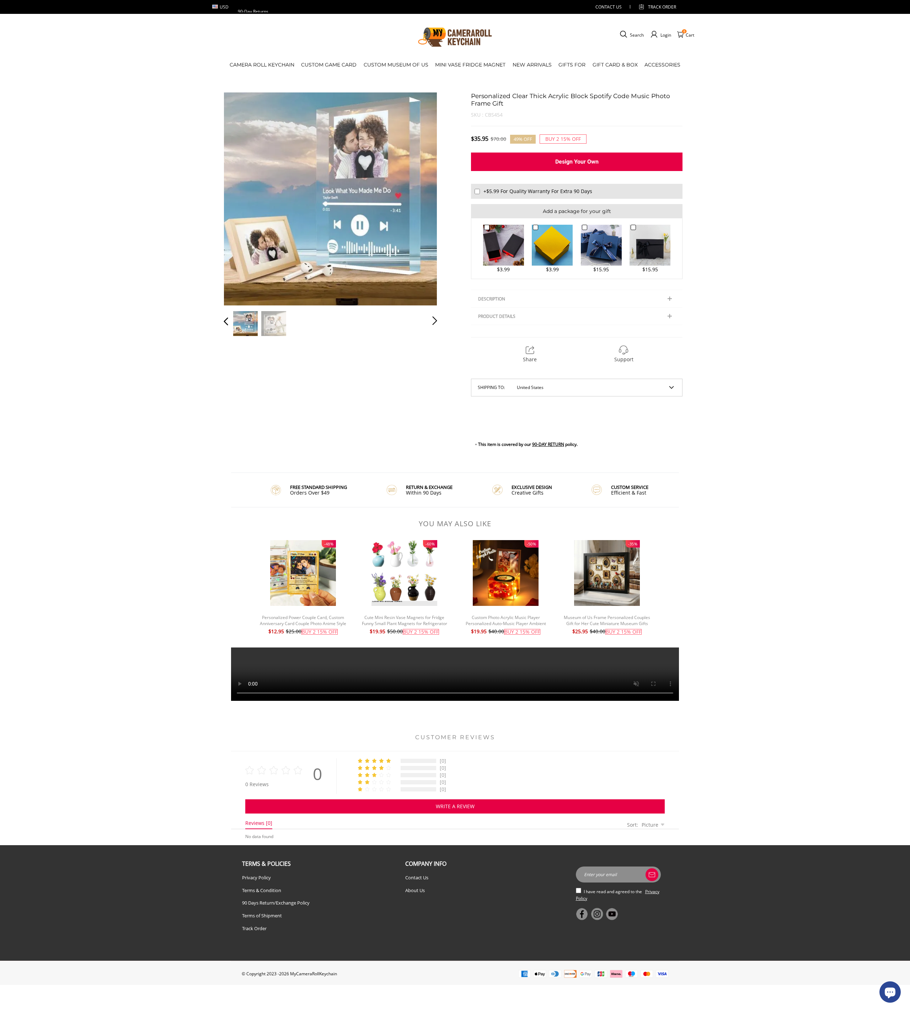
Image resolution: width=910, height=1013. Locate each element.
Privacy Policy (256, 877)
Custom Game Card (329, 65)
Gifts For (571, 65)
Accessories (662, 65)
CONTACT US (608, 7)
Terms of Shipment (262, 915)
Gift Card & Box (615, 65)
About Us (415, 890)
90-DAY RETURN (548, 444)
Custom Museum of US (396, 65)
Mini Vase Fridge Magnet (470, 65)
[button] (240, 198)
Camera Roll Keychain (262, 65)
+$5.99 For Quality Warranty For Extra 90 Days (537, 191)
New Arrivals (532, 65)
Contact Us (416, 877)
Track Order (662, 7)
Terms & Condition (261, 890)
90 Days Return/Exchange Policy (276, 903)
